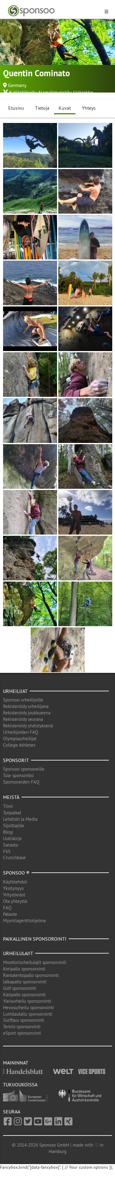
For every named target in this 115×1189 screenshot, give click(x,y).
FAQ (7, 908)
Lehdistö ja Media (20, 819)
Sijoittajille (13, 825)
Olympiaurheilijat (19, 738)
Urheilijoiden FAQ (20, 732)
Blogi (8, 832)
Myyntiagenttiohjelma (24, 920)
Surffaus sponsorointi (23, 1020)
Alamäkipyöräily (54, 92)
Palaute (10, 914)
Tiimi (8, 806)
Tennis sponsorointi (21, 1026)
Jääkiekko (83, 92)
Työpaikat (12, 813)
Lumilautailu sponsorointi (27, 1014)
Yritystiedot (14, 895)
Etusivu (16, 108)
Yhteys (89, 108)
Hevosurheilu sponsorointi (28, 1007)
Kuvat (65, 108)
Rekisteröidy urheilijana (25, 706)
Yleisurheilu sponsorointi (27, 1001)
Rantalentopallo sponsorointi (31, 975)
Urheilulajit (18, 953)
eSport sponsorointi (22, 1033)
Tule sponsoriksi (18, 775)
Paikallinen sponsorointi (35, 939)
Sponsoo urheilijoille (23, 700)
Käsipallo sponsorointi (24, 994)
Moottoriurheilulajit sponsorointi (34, 962)
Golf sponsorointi (19, 988)
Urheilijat (15, 691)
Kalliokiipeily (22, 92)
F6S (6, 851)
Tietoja (42, 108)
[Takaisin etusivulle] (54, 11)
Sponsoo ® (16, 873)
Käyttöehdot (15, 882)
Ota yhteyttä (15, 901)
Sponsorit (16, 760)
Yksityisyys (13, 888)
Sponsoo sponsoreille (23, 769)
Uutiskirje (12, 838)
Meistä (11, 797)
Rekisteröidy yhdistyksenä (28, 726)
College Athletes (19, 745)
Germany (17, 85)
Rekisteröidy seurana (23, 719)
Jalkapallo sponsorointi (25, 982)
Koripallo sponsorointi (24, 969)
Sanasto (10, 845)
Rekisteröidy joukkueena (26, 713)
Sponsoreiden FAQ (21, 782)
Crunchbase (14, 857)
